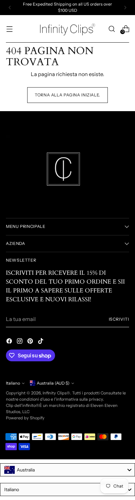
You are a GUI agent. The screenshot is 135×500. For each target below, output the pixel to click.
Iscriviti (119, 319)
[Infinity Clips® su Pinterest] (31, 342)
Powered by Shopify (25, 417)
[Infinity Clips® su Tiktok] (41, 342)
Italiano (13, 383)
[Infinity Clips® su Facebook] (10, 342)
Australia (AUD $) (53, 383)
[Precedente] (10, 7)
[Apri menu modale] (9, 28)
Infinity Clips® (56, 392)
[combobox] (67, 469)
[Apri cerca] (111, 28)
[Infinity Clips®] (67, 29)
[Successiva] (125, 7)
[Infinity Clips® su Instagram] (20, 342)
